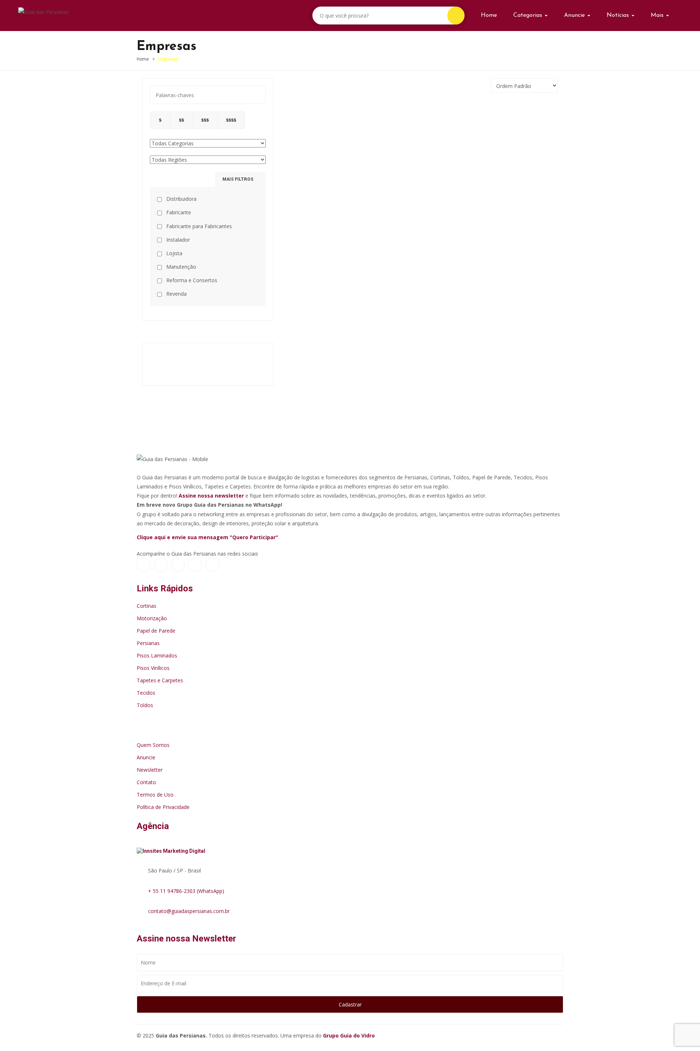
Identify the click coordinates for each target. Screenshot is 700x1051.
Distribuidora (181, 198)
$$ (181, 120)
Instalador (177, 239)
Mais (658, 15)
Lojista (173, 253)
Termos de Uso (155, 794)
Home (489, 15)
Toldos (145, 705)
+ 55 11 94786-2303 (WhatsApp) (186, 890)
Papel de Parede (156, 630)
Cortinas (146, 605)
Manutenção (180, 266)
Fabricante (178, 212)
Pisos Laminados (157, 655)
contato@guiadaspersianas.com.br (189, 911)
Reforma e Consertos (191, 280)
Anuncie (575, 15)
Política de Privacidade (163, 806)
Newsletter (150, 769)
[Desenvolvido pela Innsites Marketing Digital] (175, 849)
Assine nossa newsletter (211, 495)
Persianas (148, 643)
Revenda (176, 293)
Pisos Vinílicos (153, 667)
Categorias (528, 15)
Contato (146, 782)
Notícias (619, 15)
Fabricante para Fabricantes (198, 226)
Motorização (152, 618)
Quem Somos (153, 744)
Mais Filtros (238, 179)
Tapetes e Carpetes (160, 680)
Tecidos (146, 692)
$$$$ (231, 120)
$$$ (205, 120)
